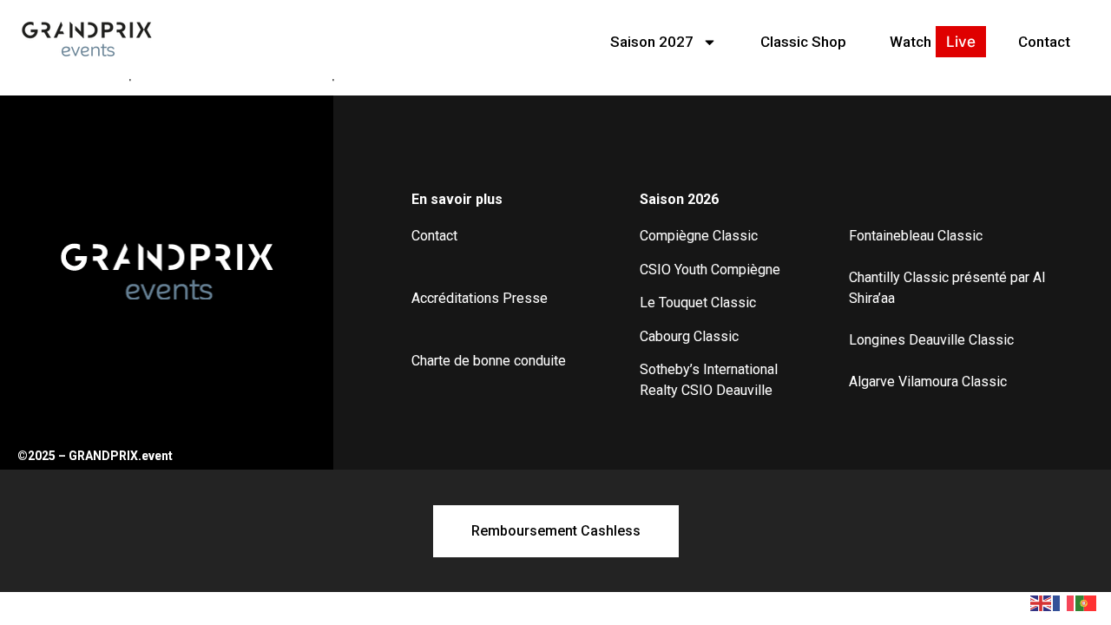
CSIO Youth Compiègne (710, 269)
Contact (1044, 41)
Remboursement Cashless (556, 531)
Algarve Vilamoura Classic (928, 381)
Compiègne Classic (699, 235)
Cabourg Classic (689, 336)
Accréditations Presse (479, 298)
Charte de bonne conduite (488, 360)
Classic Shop (803, 41)
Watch (910, 41)
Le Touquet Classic (698, 302)
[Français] (1064, 601)
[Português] (1086, 601)
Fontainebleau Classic (916, 235)
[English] (1041, 601)
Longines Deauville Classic (931, 340)
